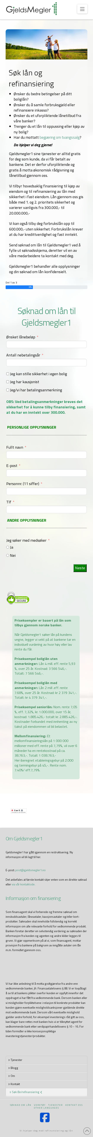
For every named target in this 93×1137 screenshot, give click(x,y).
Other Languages (46, 1107)
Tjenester (16, 1060)
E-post (11, 465)
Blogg (14, 1068)
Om (13, 1076)
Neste (80, 568)
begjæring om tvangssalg (60, 137)
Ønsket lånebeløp (20, 337)
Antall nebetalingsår (23, 355)
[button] (82, 9)
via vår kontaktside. (23, 884)
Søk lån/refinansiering (25, 1092)
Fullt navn (14, 447)
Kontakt (15, 1084)
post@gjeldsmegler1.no (30, 870)
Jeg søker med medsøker (26, 540)
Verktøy (40, 1105)
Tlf (8, 502)
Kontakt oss (74, 1105)
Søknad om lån (20, 1105)
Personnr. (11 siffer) (23, 483)
